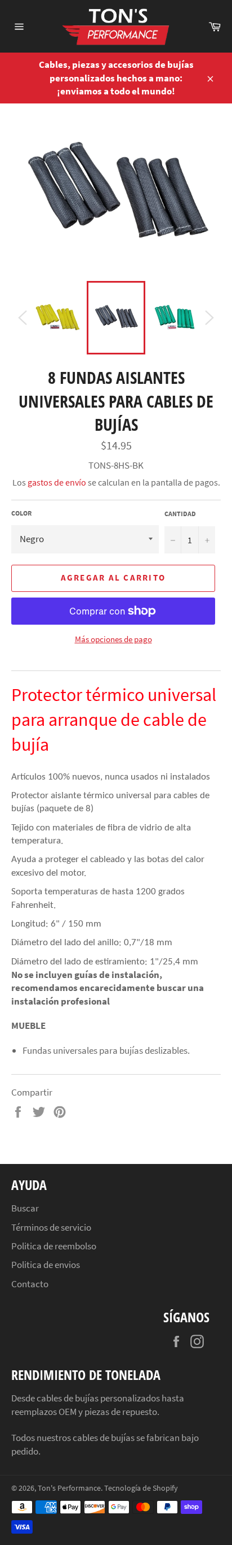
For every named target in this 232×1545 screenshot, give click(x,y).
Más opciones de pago (113, 639)
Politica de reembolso (53, 1246)
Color (21, 513)
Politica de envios (45, 1264)
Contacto (29, 1284)
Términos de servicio (51, 1227)
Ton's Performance (69, 1488)
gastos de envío (57, 482)
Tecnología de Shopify (141, 1488)
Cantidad (180, 513)
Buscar (25, 1208)
